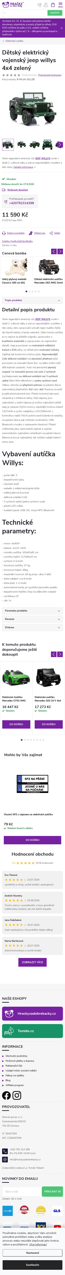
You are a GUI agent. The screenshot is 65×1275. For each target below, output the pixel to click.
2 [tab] (29, 291)
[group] (32, 803)
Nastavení (32, 1253)
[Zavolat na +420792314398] (39, 5)
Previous (54, 251)
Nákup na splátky (15, 1075)
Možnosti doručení (17, 190)
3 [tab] (32, 291)
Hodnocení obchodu (33, 854)
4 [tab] (36, 291)
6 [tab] (37, 740)
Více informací (38, 1244)
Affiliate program (15, 1085)
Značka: (17, 241)
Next (60, 251)
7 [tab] (40, 740)
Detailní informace (23, 167)
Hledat (54, 12)
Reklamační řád (14, 1065)
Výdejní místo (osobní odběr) (21, 1070)
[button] (32, 833)
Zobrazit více (32, 962)
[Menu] (60, 4)
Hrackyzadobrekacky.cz (37, 1013)
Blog (8, 1080)
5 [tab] (39, 291)
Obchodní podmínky (16, 1056)
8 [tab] (43, 740)
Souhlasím (32, 1265)
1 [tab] (26, 291)
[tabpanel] (16, 271)
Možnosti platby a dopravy (20, 1061)
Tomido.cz (26, 1031)
